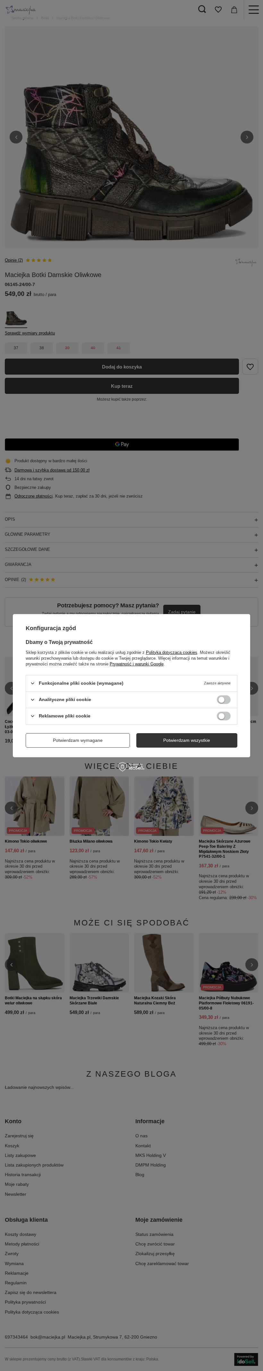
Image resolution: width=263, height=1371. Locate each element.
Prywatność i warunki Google (137, 663)
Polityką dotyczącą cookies (171, 652)
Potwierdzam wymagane (78, 740)
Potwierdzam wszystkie (186, 740)
